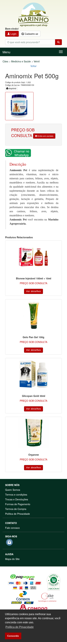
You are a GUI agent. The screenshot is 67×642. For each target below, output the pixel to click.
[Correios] (22, 597)
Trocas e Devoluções (16, 499)
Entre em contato (45, 135)
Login (13, 33)
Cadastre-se (31, 33)
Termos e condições (16, 494)
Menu (6, 52)
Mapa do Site (12, 559)
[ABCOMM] (53, 581)
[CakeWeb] (47, 597)
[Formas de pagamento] (25, 581)
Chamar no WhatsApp (21, 153)
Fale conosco (12, 527)
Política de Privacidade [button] (19, 627)
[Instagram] (9, 542)
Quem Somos (12, 489)
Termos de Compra (15, 509)
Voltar (33, 66)
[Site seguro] (33, 608)
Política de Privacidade (17, 513)
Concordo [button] (13, 635)
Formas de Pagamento (17, 504)
